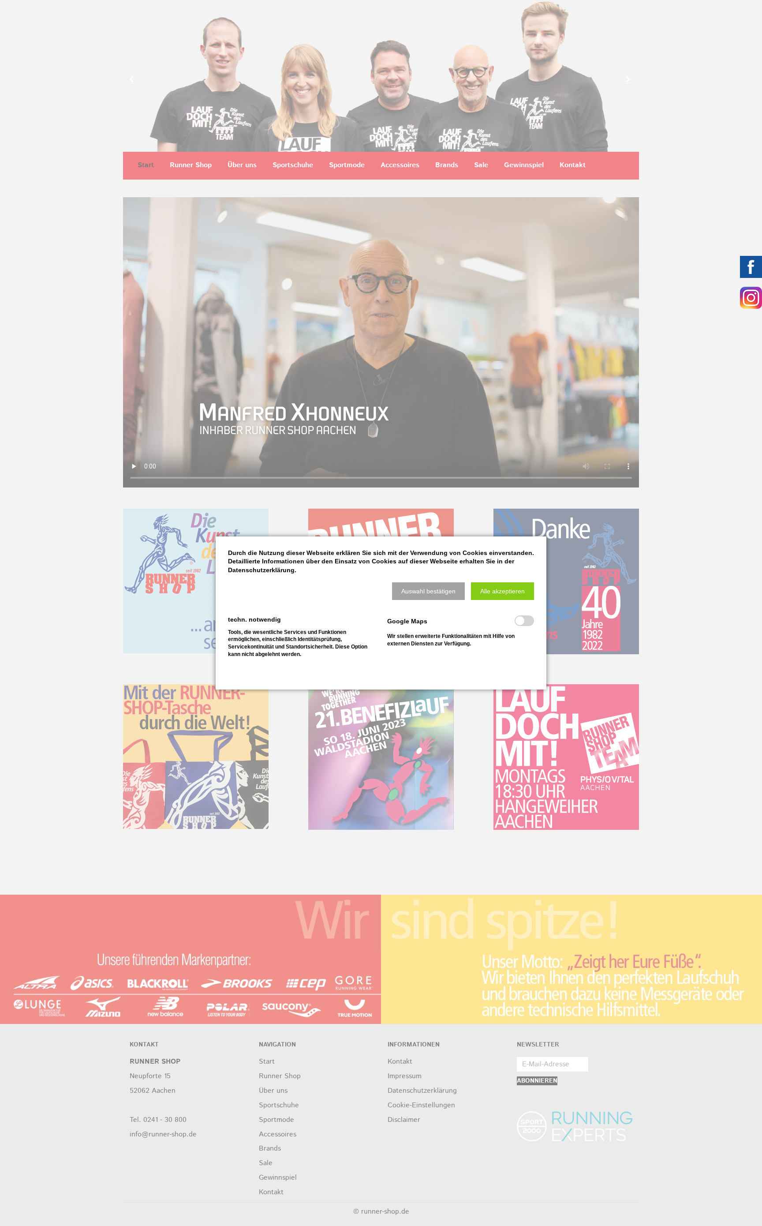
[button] (428, 591)
